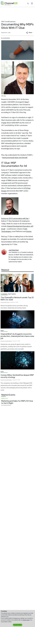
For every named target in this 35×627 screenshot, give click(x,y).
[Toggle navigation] (32, 3)
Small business (10, 21)
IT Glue (25, 102)
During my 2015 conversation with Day (14, 218)
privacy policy (26, 620)
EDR (2, 372)
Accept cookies (17, 624)
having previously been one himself (14, 158)
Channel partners (8, 294)
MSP (3, 21)
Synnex (28, 231)
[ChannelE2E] (9, 3)
